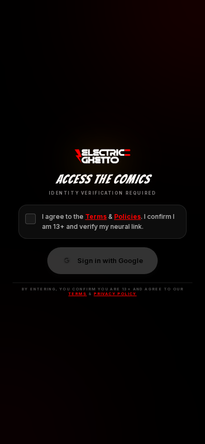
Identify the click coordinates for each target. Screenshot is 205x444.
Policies (127, 216)
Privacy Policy (115, 293)
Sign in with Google (110, 260)
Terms (96, 216)
